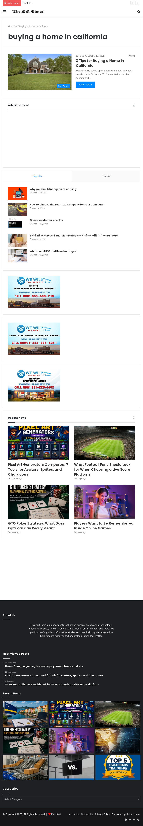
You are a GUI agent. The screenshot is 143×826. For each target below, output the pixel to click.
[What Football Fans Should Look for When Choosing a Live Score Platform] (104, 443)
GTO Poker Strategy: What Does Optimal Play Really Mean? (36, 526)
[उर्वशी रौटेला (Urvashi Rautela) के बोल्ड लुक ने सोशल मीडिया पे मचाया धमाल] (17, 240)
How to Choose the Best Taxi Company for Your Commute (67, 204)
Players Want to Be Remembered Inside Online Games (104, 526)
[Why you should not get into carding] (17, 193)
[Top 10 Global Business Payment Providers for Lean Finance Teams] (117, 741)
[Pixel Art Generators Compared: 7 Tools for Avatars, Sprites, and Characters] (38, 443)
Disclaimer (116, 814)
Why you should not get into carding (53, 189)
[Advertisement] (71, 137)
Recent (106, 176)
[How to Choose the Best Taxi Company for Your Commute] (17, 209)
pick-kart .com (132, 814)
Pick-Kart (56, 814)
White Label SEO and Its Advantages (53, 251)
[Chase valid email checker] (17, 224)
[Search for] (138, 13)
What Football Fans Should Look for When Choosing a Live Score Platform (102, 469)
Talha (81, 56)
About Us (74, 814)
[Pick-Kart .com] (27, 11)
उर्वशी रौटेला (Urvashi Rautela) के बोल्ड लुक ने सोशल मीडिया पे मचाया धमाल (74, 235)
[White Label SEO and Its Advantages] (17, 255)
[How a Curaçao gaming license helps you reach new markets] (25, 714)
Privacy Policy (102, 814)
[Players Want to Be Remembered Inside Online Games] (104, 502)
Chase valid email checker (46, 220)
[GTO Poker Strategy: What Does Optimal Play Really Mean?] (38, 502)
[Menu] (4, 13)
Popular (37, 176)
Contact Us (87, 814)
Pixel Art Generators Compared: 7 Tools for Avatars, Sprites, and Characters (64, 3)
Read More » (85, 84)
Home (13, 26)
